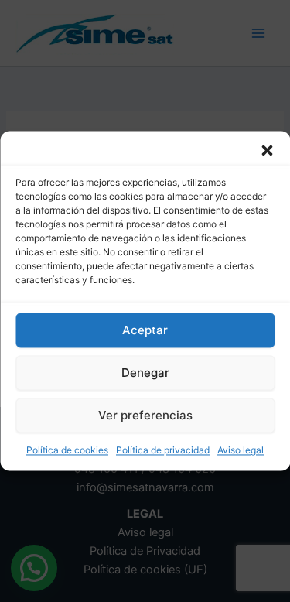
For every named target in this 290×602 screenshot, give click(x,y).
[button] (267, 150)
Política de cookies (67, 450)
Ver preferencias (145, 415)
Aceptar (145, 330)
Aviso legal (240, 450)
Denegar (145, 372)
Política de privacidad (163, 450)
